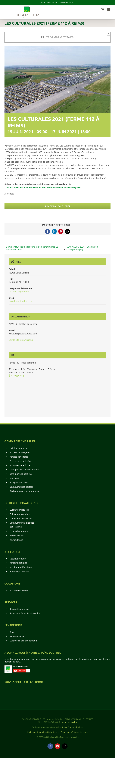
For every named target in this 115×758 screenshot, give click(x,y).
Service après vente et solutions (25, 613)
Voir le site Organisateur (21, 339)
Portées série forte (19, 456)
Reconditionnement (19, 609)
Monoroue (15, 478)
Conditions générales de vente (74, 732)
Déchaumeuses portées (21, 486)
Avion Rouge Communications (69, 727)
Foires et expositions (19, 291)
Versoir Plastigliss (18, 562)
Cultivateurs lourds (19, 509)
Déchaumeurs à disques (22, 522)
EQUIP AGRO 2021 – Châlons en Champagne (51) (82, 248)
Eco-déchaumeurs (19, 531)
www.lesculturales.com (20, 301)
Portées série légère (19, 452)
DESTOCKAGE (16, 527)
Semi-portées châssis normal (24, 469)
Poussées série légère (20, 461)
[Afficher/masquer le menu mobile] (109, 9)
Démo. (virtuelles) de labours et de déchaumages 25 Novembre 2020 (32, 248)
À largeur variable (19, 482)
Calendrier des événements (23, 640)
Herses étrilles (17, 535)
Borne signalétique (19, 571)
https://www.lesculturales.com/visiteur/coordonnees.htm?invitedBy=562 (43, 187)
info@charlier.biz (66, 2)
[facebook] (50, 746)
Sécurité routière (18, 558)
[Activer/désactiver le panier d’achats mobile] (102, 9)
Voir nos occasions (19, 590)
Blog (12, 632)
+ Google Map (18, 375)
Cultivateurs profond (20, 514)
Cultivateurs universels (21, 518)
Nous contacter (17, 636)
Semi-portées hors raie (21, 473)
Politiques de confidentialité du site (43, 732)
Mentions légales (69, 722)
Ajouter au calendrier (58, 206)
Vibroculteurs (16, 539)
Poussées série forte (20, 465)
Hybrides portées (18, 448)
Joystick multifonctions (21, 567)
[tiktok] (65, 746)
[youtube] (57, 746)
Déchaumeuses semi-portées (24, 491)
